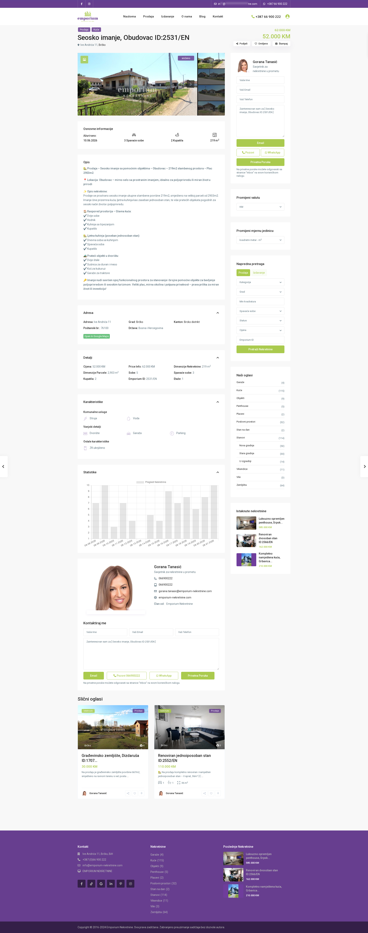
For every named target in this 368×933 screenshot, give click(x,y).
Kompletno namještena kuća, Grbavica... (269, 557)
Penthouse (242, 406)
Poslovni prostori (246, 421)
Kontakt (218, 16)
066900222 (165, 578)
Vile (239, 477)
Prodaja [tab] (243, 272)
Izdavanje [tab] (259, 272)
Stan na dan (243, 429)
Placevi (240, 413)
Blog (202, 16)
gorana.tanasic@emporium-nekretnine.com (185, 591)
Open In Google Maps (97, 336)
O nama (187, 16)
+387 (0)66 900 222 (94, 859)
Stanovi (241, 437)
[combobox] (260, 282)
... (128, 776)
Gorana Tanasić (167, 567)
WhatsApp (165, 675)
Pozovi (128, 675)
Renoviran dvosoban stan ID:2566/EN (268, 538)
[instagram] (89, 4)
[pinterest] (121, 884)
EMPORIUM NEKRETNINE (97, 871)
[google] (101, 884)
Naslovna (129, 16)
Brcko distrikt (192, 321)
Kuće (96, 29)
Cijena (243, 330)
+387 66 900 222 (277, 3)
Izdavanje (167, 16)
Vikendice (242, 469)
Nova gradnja (246, 445)
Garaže (240, 382)
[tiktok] (91, 884)
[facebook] (81, 4)
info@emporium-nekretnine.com (102, 865)
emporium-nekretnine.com (175, 597)
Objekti (240, 398)
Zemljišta (242, 484)
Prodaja (148, 16)
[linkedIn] (111, 884)
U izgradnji (245, 461)
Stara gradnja (246, 453)
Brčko (102, 44)
